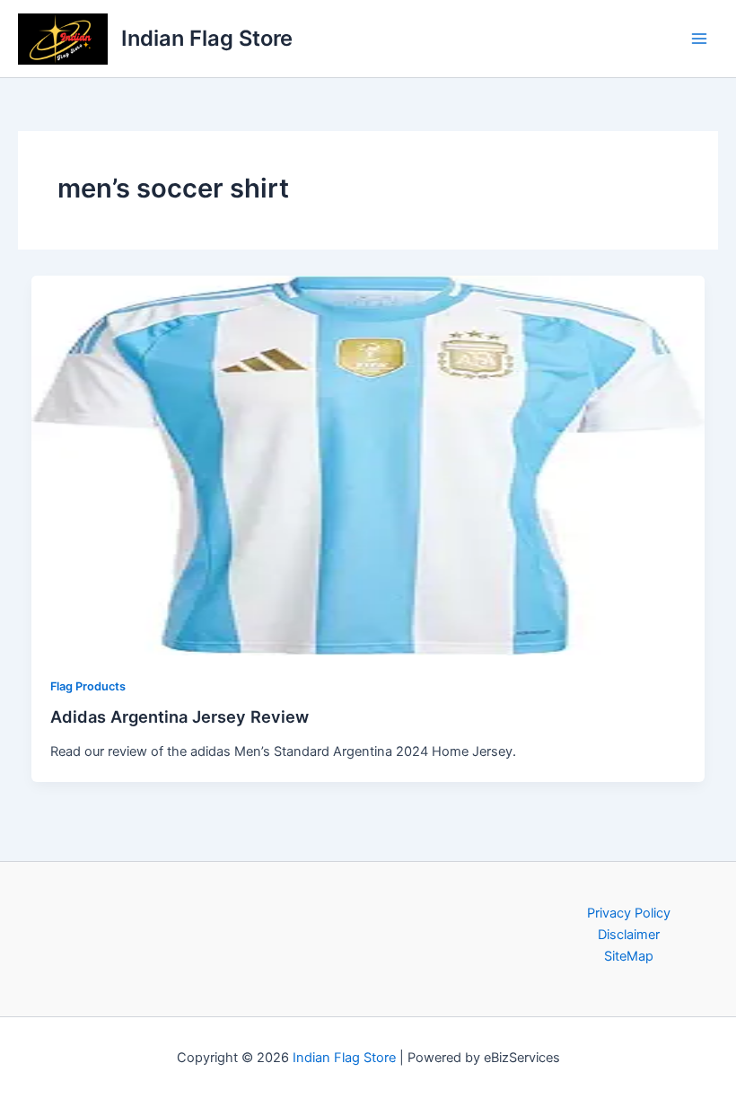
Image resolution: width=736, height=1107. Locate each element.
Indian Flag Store (207, 38)
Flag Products (88, 686)
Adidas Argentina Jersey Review (179, 716)
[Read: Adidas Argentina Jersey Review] (368, 465)
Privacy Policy (628, 913)
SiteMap (628, 956)
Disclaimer (629, 935)
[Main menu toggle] (699, 38)
